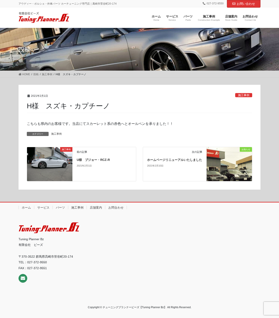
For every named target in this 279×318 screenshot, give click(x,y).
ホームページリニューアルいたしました (174, 160)
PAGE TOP (268, 304)
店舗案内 (96, 207)
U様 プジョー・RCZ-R (93, 160)
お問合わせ (116, 207)
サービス (43, 207)
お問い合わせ (246, 3)
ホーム (26, 207)
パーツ (60, 207)
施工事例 (243, 95)
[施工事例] (49, 164)
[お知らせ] (229, 154)
